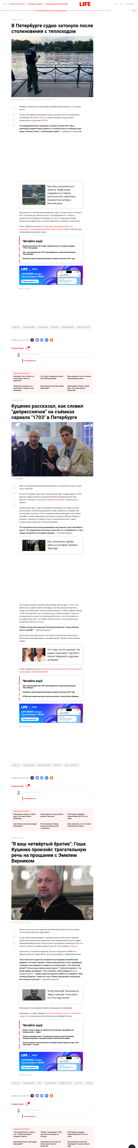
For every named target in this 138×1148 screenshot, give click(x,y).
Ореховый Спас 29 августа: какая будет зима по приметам (23, 378)
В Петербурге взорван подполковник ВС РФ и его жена (77, 816)
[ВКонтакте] (47, 340)
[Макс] (37, 340)
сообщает (41, 117)
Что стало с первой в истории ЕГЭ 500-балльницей (51, 377)
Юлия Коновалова (26, 726)
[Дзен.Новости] (32, 340)
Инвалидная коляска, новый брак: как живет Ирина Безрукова (78, 388)
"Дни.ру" (74, 946)
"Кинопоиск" (19, 478)
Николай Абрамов (26, 1118)
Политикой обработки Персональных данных (51, 10)
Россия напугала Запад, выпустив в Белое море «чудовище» (49, 826)
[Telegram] (42, 340)
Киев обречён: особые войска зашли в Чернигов (51, 815)
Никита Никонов (26, 288)
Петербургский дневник (54, 499)
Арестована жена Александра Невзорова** (52, 387)
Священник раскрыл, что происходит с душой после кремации (23, 388)
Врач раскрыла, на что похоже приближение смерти (79, 377)
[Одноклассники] (52, 340)
